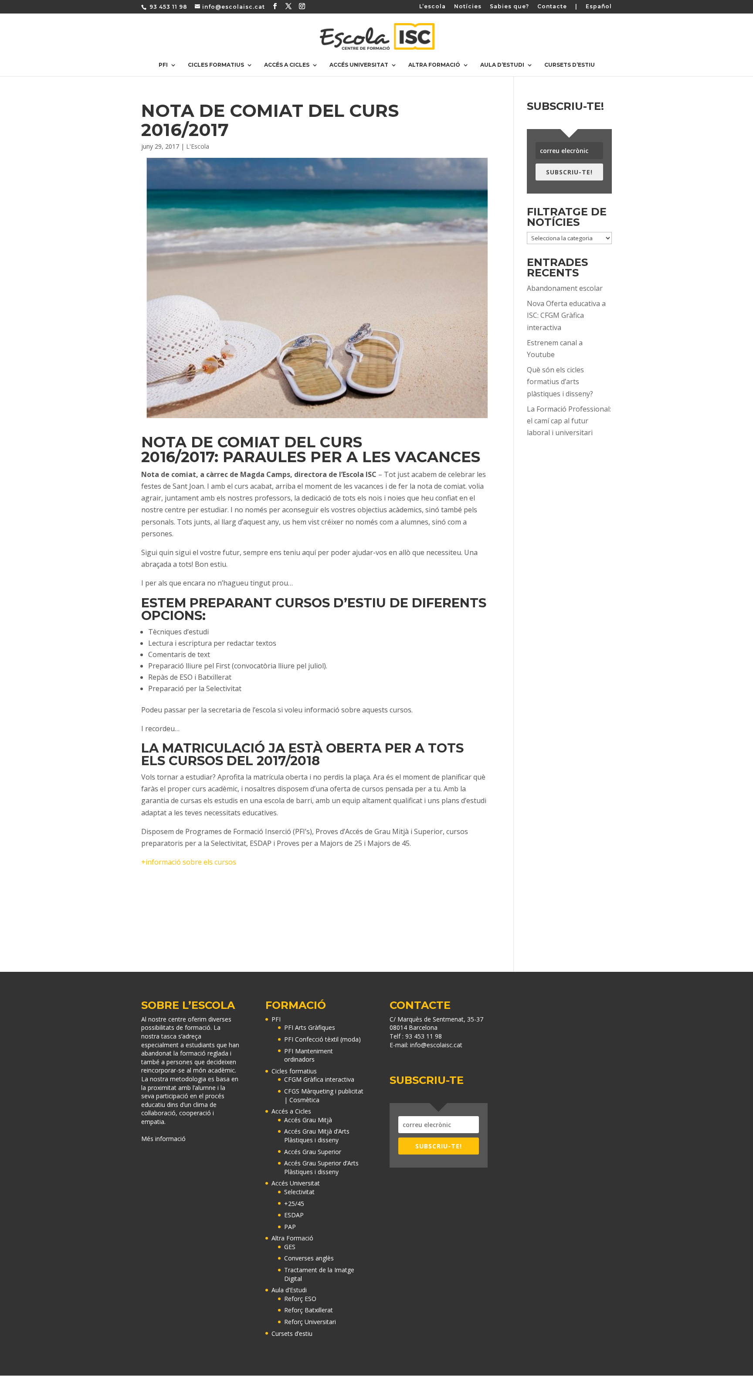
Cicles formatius (216, 65)
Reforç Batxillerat (308, 1310)
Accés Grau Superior (312, 1152)
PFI (163, 65)
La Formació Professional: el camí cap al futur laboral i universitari (569, 420)
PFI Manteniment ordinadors (308, 1055)
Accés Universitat (358, 65)
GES (289, 1247)
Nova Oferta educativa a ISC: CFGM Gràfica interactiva (566, 315)
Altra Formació (434, 65)
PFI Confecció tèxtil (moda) (322, 1039)
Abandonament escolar (565, 288)
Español (599, 7)
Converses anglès (309, 1258)
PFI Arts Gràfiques (309, 1027)
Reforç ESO (300, 1298)
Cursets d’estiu (569, 65)
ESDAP (294, 1215)
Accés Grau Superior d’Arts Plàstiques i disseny (321, 1167)
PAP (290, 1227)
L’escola (432, 7)
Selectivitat (299, 1192)
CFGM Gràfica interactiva (319, 1079)
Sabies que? (509, 7)
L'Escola (197, 146)
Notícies (468, 7)
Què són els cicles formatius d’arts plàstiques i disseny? (560, 381)
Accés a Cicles (286, 65)
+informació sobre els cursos (188, 862)
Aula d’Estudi (502, 65)
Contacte (552, 7)
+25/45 (294, 1203)
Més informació (163, 1138)
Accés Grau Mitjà (308, 1120)
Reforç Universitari (310, 1322)
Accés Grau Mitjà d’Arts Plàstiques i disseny (316, 1135)
